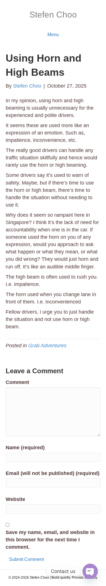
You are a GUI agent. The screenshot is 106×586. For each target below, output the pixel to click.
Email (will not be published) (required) (52, 473)
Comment (17, 382)
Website (15, 499)
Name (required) (25, 447)
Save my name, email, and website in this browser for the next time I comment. (50, 539)
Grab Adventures (47, 345)
